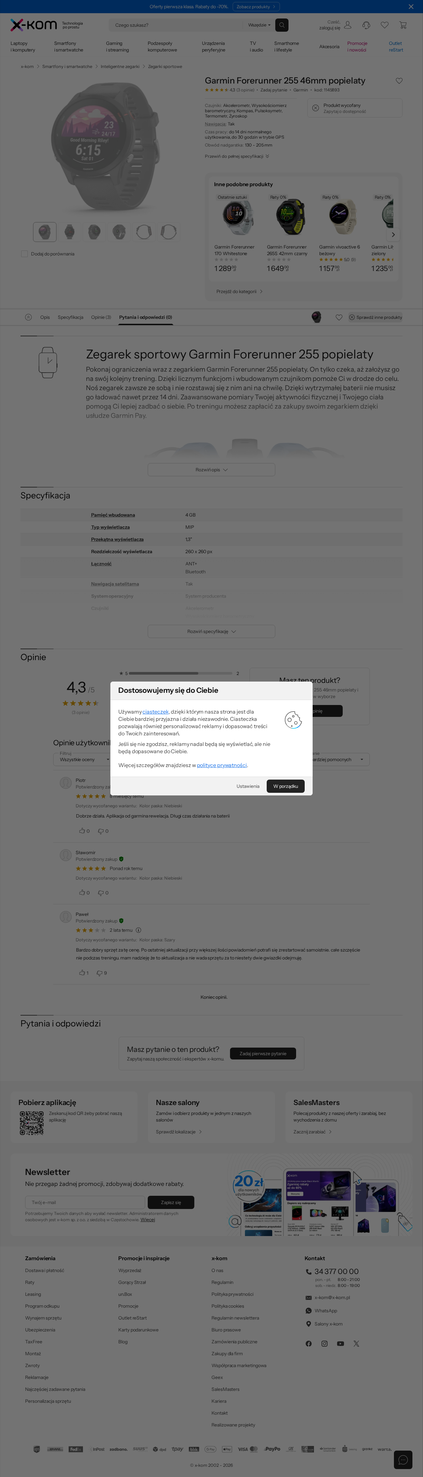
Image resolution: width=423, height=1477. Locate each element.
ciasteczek (155, 711)
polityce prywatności (222, 765)
